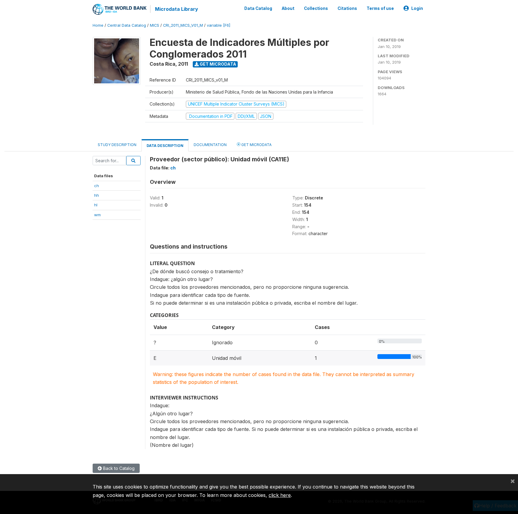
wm (97, 214)
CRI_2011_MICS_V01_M (183, 25)
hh (96, 195)
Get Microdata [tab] (256, 144)
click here (280, 495)
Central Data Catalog (126, 25)
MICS (154, 25)
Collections (316, 8)
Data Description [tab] (165, 145)
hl (95, 204)
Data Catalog (258, 8)
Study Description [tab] (117, 144)
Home (98, 25)
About (288, 8)
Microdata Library (176, 9)
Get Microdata (217, 64)
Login (417, 8)
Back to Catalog (118, 468)
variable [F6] (218, 25)
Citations (347, 8)
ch (96, 185)
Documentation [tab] (210, 144)
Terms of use (380, 8)
